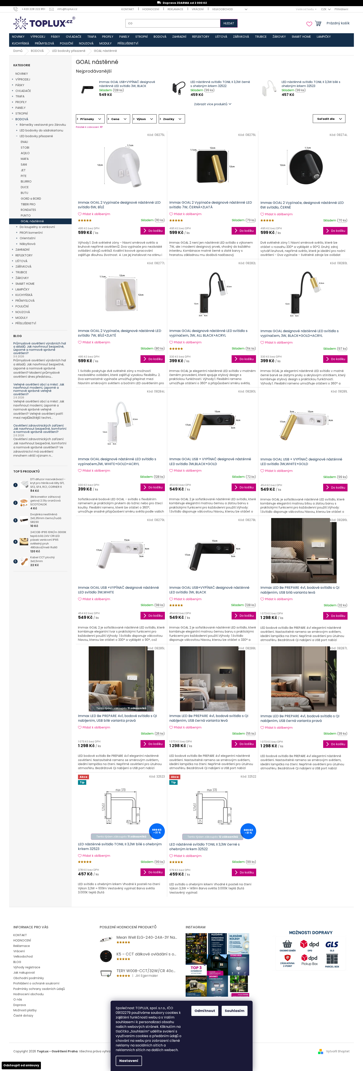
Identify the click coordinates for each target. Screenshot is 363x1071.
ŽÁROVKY (22, 278)
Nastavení (128, 1060)
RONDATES (28, 210)
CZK (324, 9)
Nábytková (27, 244)
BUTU (24, 193)
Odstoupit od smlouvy (21, 1065)
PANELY (20, 108)
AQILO (25, 153)
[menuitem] (18, 36)
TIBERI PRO (28, 204)
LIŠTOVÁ (21, 261)
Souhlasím (234, 1010)
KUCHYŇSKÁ (23, 295)
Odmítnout (205, 1010)
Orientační (27, 238)
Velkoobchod (222, 9)
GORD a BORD (31, 198)
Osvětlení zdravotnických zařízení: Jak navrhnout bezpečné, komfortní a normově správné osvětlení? (39, 429)
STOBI (25, 147)
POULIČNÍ (22, 306)
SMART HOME (25, 284)
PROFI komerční (31, 233)
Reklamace (175, 9)
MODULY (21, 318)
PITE (23, 176)
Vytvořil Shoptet (338, 1051)
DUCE (25, 187)
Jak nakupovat (24, 972)
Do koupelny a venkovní (37, 227)
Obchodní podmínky (28, 978)
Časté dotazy (23, 1015)
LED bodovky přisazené (36, 136)
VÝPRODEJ (22, 79)
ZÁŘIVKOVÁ (23, 266)
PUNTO (26, 215)
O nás (17, 999)
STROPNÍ (21, 113)
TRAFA (19, 96)
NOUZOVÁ (22, 312)
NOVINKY (21, 74)
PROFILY (21, 102)
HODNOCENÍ (150, 9)
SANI (24, 164)
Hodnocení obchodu (28, 994)
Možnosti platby (25, 1010)
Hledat (229, 23)
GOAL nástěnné (32, 221)
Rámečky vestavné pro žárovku (43, 125)
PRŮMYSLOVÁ (25, 300)
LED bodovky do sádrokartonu (41, 130)
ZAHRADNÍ (22, 249)
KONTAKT (127, 9)
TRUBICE (21, 272)
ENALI (24, 142)
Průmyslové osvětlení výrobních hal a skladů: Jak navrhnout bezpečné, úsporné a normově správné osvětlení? (39, 348)
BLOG (17, 962)
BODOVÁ (21, 119)
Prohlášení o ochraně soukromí (36, 983)
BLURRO (26, 181)
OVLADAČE (23, 91)
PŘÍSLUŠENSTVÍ (25, 323)
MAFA (25, 159)
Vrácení (198, 9)
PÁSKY (19, 85)
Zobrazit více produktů (210, 104)
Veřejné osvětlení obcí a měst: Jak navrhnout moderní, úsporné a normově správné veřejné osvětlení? (38, 389)
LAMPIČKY (22, 289)
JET (23, 170)
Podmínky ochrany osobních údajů (39, 989)
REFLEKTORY (24, 255)
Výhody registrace (26, 967)
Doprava (19, 1005)
